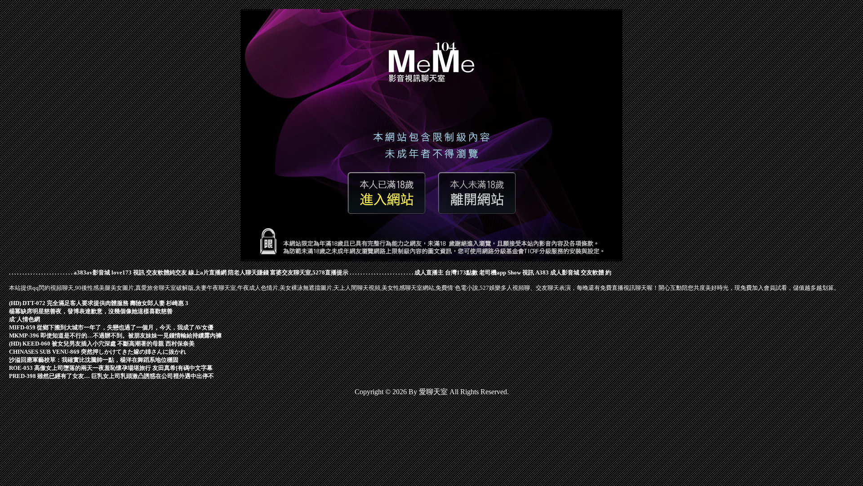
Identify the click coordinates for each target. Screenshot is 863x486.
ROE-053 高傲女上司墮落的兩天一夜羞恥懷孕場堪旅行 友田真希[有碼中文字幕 (111, 367)
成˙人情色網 (24, 319)
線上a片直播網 (207, 272)
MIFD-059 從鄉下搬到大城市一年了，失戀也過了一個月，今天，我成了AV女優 (111, 327)
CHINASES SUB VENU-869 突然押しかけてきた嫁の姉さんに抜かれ (97, 351)
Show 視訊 (520, 272)
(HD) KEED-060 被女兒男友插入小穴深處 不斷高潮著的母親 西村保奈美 (102, 343)
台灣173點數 (461, 272)
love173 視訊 (128, 272)
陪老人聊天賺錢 (248, 272)
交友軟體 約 (596, 272)
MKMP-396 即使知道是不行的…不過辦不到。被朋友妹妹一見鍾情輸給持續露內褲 (115, 335)
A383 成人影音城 (557, 272)
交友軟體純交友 (166, 272)
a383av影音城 (92, 272)
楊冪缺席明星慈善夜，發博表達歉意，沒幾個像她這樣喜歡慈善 (91, 311)
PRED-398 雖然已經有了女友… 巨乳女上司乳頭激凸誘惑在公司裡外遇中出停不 (111, 376)
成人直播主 (429, 272)
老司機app (492, 272)
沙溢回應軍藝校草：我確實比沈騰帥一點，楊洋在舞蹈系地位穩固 (93, 359)
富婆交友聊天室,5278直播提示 (309, 272)
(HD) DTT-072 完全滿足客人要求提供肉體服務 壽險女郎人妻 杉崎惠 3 (98, 303)
